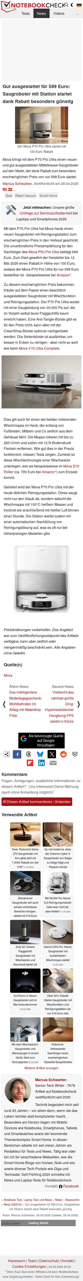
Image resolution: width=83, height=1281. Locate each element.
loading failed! (11, 1223)
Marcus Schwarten (17, 183)
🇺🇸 (5, 189)
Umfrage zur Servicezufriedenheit (46, 213)
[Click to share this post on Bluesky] (40, 754)
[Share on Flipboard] (30, 763)
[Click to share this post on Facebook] (17, 754)
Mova (8, 675)
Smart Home (48, 195)
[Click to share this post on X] (52, 754)
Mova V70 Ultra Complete (39, 348)
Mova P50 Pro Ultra (44, 251)
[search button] (67, 5)
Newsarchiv (72, 1200)
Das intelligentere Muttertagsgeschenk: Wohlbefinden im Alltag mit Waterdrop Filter (25, 704)
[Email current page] (53, 763)
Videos (58, 13)
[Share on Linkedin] (41, 763)
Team (32, 1260)
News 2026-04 (12, 1204)
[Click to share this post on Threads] (28, 754)
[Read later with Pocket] (75, 754)
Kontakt (67, 1260)
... (77, 13)
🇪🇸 (10, 189)
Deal (9, 195)
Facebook (70, 1186)
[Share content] (7, 754)
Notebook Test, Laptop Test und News (28, 1200)
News (41, 13)
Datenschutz (49, 1260)
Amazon (63, 274)
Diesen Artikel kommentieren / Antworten (38, 801)
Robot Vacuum (25, 195)
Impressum (16, 1260)
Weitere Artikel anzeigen (41, 1068)
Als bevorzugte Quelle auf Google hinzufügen (46, 740)
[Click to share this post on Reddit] (63, 754)
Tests (25, 13)
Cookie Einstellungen (29, 1266)
